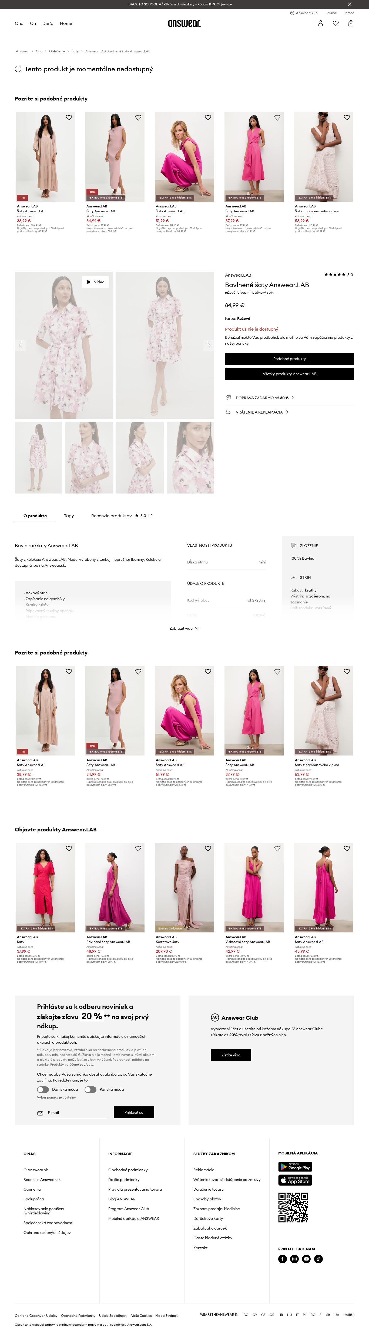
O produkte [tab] (35, 515)
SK (328, 1315)
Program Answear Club (128, 1208)
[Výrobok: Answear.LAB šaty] (45, 888)
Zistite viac (231, 1055)
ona (19, 23)
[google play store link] (295, 1167)
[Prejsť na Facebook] (282, 1259)
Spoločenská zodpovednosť (48, 1222)
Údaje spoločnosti (113, 1316)
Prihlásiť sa (134, 1112)
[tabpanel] (184, 578)
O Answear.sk (36, 1169)
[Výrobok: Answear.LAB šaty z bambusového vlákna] (323, 157)
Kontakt (200, 1247)
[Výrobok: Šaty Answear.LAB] (45, 157)
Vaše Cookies (141, 1316)
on (33, 23)
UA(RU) (348, 1315)
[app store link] (295, 1179)
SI (321, 1315)
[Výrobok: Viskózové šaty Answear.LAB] (254, 888)
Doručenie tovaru (208, 1189)
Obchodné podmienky (128, 1169)
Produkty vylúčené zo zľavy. (71, 1064)
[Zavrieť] (349, 4)
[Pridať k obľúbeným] (69, 117)
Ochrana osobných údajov (47, 1232)
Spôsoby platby (207, 1199)
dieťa (47, 23)
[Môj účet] (320, 23)
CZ (263, 1315)
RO (313, 1315)
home (66, 23)
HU (289, 1315)
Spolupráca (34, 1199)
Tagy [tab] (69, 515)
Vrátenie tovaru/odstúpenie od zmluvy (227, 1179)
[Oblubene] (336, 23)
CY (255, 1315)
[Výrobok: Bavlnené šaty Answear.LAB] (115, 888)
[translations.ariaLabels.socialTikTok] (318, 1259)
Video (99, 282)
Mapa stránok (166, 1316)
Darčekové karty (208, 1218)
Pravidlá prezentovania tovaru (135, 1189)
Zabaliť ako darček (210, 1228)
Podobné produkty (289, 358)
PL (305, 1315)
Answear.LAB (238, 275)
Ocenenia (32, 1189)
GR (272, 1315)
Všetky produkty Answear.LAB (290, 373)
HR (281, 1315)
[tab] (122, 515)
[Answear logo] (184, 23)
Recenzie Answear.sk (42, 1179)
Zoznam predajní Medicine (216, 1208)
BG (246, 1315)
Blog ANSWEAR (122, 1199)
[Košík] (351, 23)
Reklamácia (203, 1169)
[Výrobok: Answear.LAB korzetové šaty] (184, 888)
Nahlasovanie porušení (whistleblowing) (44, 1211)
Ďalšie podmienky (124, 1179)
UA (336, 1315)
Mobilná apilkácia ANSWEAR (133, 1218)
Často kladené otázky (212, 1237)
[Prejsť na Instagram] (294, 1259)
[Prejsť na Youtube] (306, 1259)
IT (297, 1315)
